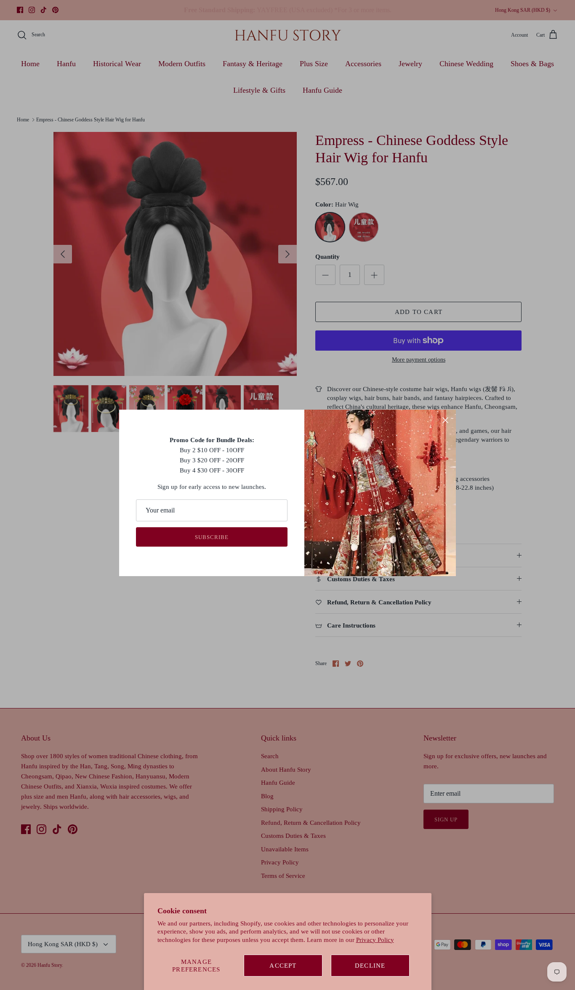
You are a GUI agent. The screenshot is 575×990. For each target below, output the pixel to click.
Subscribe (212, 537)
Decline (370, 965)
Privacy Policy (375, 939)
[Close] (445, 420)
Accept (282, 965)
